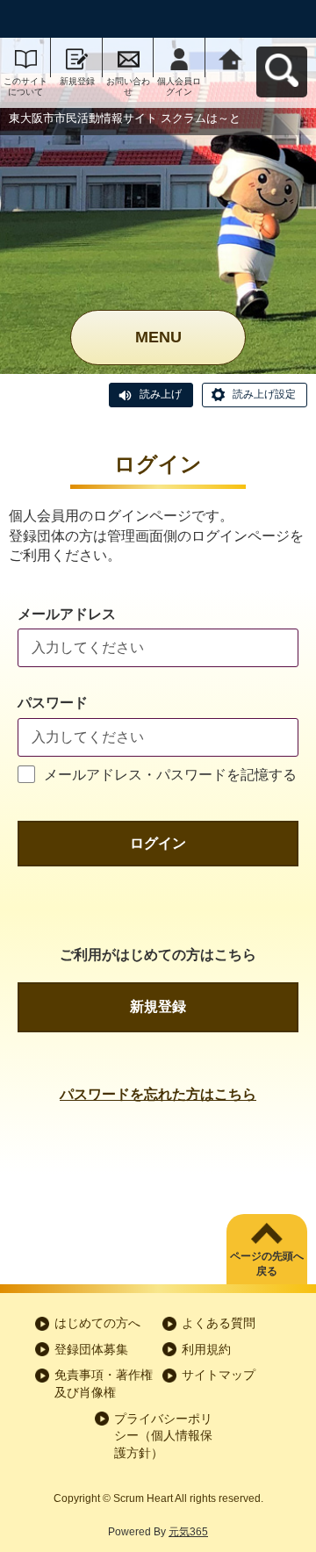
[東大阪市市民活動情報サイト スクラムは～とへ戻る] (231, 57)
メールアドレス (67, 614)
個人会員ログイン (179, 86)
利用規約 (206, 1349)
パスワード (53, 702)
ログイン (158, 843)
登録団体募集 (91, 1349)
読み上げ (161, 394)
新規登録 (77, 81)
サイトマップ (218, 1375)
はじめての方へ (97, 1323)
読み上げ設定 (264, 394)
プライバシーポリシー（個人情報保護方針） (163, 1436)
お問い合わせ (128, 86)
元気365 (188, 1532)
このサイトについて (25, 86)
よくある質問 (218, 1323)
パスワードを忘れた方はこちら (158, 1094)
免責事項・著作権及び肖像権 (103, 1383)
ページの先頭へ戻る (267, 1263)
